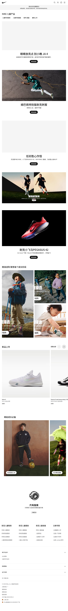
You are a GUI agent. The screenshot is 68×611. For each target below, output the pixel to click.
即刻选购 (33, 62)
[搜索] (54, 2)
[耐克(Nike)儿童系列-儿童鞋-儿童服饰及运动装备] (34, 187)
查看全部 (53, 347)
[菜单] (64, 2)
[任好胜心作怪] (34, 143)
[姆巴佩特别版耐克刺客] (34, 92)
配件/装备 (26, 18)
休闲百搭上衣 (11, 473)
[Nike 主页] (4, 2)
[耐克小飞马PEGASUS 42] (34, 234)
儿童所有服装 (17, 18)
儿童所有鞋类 (6, 18)
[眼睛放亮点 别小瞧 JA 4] (34, 40)
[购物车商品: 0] (61, 2)
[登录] (57, 2)
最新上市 (34, 18)
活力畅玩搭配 (57, 473)
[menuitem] (5, 587)
